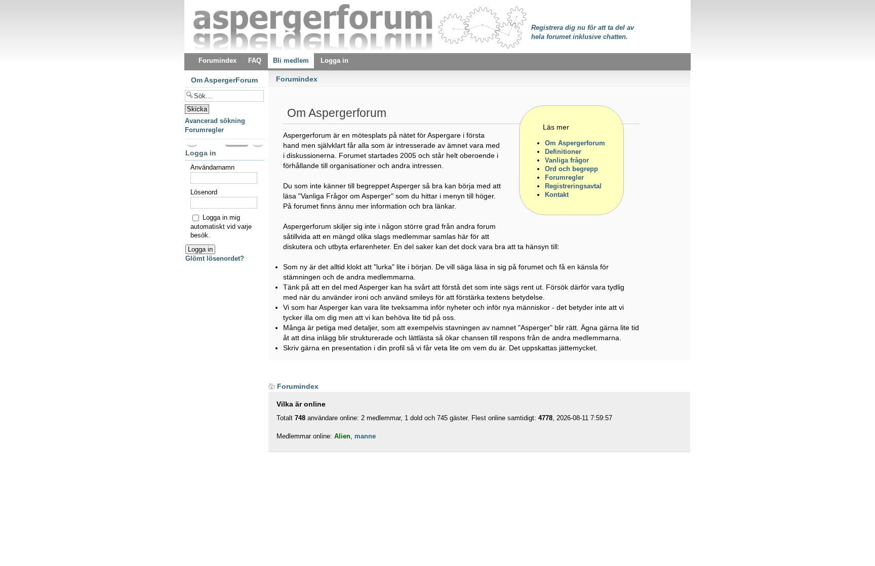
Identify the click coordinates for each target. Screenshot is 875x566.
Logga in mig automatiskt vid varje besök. (221, 226)
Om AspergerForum (224, 80)
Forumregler (204, 130)
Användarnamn (212, 167)
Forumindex (296, 79)
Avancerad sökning (215, 121)
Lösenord (203, 192)
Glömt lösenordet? (214, 258)
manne (365, 436)
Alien (342, 436)
